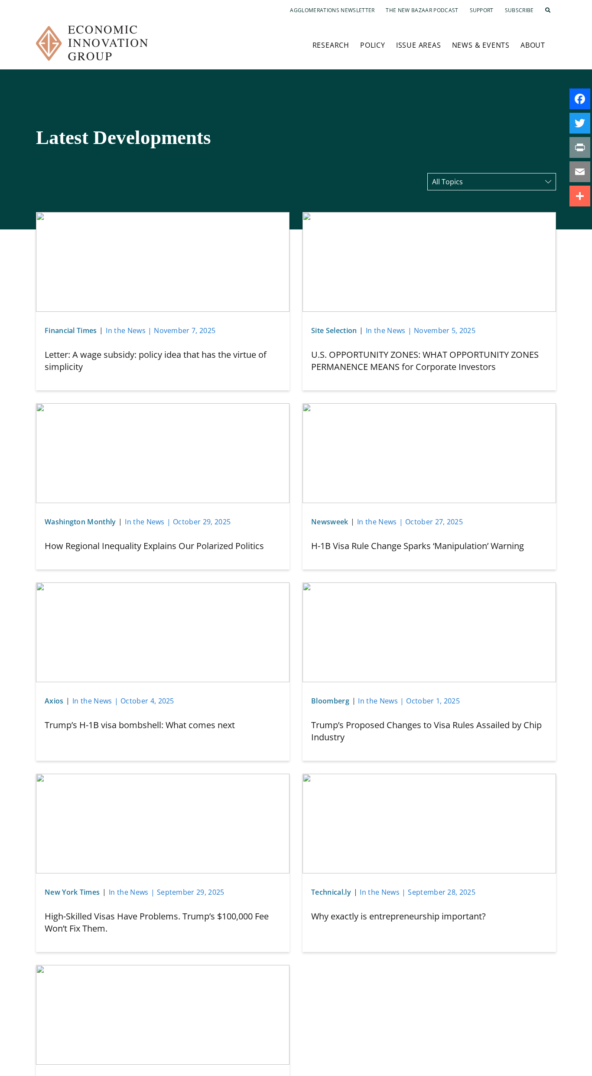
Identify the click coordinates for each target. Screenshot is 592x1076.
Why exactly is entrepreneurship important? (398, 916)
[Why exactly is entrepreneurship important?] (429, 779)
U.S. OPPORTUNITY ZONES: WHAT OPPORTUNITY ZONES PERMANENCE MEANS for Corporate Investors (425, 361)
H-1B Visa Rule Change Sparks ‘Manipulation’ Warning (417, 546)
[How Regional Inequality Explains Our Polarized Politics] (162, 408)
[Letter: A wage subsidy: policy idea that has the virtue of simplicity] (162, 217)
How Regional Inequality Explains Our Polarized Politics (154, 546)
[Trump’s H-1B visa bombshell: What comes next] (162, 587)
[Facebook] (580, 99)
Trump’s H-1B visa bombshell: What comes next (140, 725)
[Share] (580, 196)
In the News (126, 330)
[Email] (580, 172)
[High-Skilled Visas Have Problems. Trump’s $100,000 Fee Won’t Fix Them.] (162, 779)
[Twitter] (580, 123)
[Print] (580, 147)
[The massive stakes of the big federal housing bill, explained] (162, 970)
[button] (548, 10)
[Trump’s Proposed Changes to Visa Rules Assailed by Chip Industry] (429, 587)
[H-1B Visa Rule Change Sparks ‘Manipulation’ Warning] (429, 408)
